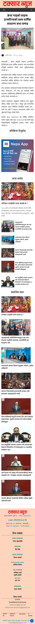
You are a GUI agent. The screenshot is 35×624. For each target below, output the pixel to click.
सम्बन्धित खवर (17, 292)
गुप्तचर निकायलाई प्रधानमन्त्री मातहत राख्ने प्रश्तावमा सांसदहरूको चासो (23, 252)
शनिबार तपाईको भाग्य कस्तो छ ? (14, 203)
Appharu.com (23, 623)
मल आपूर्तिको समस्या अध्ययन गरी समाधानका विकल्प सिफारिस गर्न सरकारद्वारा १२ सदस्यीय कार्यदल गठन (24, 281)
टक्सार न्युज (8, 55)
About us (5, 615)
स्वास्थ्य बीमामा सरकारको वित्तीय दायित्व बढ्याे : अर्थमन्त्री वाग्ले (17, 499)
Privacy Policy (12, 615)
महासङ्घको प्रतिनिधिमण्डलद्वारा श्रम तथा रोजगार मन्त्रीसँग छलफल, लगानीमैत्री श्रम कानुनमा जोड (23, 225)
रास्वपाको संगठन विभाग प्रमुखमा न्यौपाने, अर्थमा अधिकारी (22, 239)
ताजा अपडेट (17, 179)
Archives (22, 614)
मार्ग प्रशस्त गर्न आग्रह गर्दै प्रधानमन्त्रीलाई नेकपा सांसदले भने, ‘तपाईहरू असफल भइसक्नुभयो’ (16, 474)
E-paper (30, 615)
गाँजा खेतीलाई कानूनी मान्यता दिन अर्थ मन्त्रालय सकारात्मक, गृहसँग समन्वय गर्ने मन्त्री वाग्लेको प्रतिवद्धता (23, 266)
